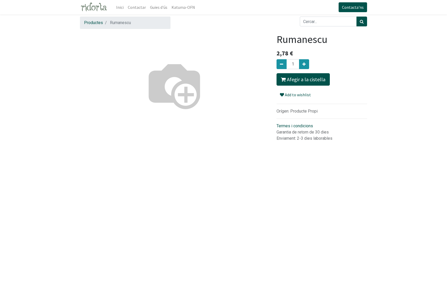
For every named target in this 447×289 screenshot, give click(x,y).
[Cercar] (361, 21)
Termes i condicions (295, 125)
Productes (93, 22)
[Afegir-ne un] (304, 64)
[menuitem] (120, 7)
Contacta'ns (353, 7)
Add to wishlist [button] (297, 94)
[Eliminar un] (282, 64)
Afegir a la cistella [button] (305, 79)
